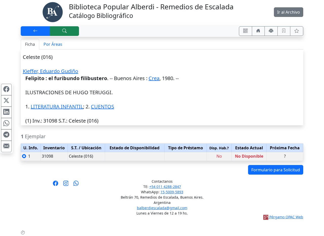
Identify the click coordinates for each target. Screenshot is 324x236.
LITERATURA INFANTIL (57, 106)
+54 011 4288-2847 (165, 186)
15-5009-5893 (171, 192)
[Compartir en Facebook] (6, 90)
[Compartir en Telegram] (6, 135)
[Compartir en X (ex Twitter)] (6, 101)
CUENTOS (102, 106)
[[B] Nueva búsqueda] (64, 31)
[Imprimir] (271, 31)
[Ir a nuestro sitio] (258, 31)
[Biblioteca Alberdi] (53, 11)
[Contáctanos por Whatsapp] (76, 185)
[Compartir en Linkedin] (6, 112)
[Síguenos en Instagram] (66, 185)
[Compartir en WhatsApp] (6, 124)
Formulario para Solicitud (275, 170)
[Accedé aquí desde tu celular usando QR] (245, 31)
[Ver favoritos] (296, 31)
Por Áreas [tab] (53, 44)
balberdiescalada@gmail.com (162, 207)
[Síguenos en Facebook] (55, 185)
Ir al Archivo (288, 12)
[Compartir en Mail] (6, 146)
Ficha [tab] (30, 44)
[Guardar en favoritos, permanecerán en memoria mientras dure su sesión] (284, 31)
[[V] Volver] (35, 31)
